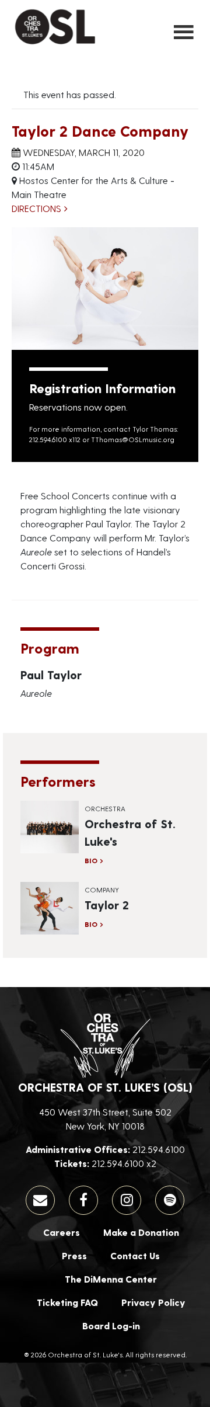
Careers (61, 1232)
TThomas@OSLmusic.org (132, 439)
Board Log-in (111, 1325)
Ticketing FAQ (67, 1302)
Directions (36, 208)
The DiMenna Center (111, 1278)
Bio (91, 860)
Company (102, 889)
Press (74, 1255)
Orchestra (105, 808)
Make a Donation (141, 1232)
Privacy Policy (153, 1302)
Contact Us (135, 1255)
